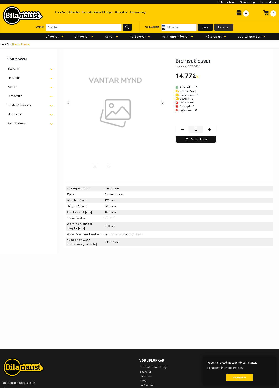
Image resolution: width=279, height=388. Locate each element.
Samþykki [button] (239, 377)
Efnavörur (82, 37)
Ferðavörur (138, 37)
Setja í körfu (198, 139)
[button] (30, 68)
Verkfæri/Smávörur (175, 37)
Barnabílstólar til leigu (154, 367)
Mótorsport (213, 37)
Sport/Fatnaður (249, 37)
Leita (205, 27)
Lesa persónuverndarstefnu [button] (225, 368)
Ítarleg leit (223, 27)
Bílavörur (52, 37)
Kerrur (109, 37)
